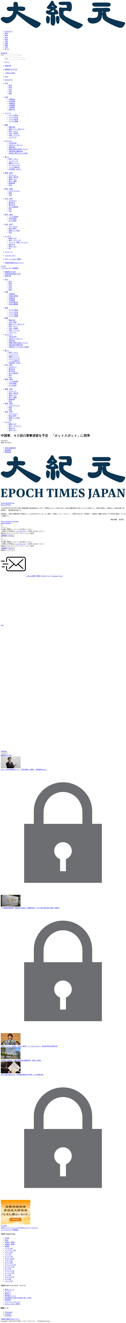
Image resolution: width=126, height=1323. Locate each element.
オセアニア (13, 137)
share (2, 505)
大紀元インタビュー (16, 145)
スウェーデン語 (10, 1265)
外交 (10, 91)
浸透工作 (12, 109)
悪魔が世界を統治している (18, 149)
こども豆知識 (13, 216)
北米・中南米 (13, 133)
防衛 (6, 39)
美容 (10, 185)
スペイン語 (9, 1256)
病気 (10, 193)
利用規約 (8, 1300)
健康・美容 (9, 173)
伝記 (10, 211)
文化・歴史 (9, 198)
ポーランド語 (9, 1267)
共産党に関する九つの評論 (18, 153)
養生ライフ (13, 179)
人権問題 (12, 107)
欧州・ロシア (13, 131)
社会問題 (12, 101)
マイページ (9, 252)
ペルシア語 (9, 1281)
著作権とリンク (10, 1296)
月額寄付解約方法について (14, 263)
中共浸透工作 (13, 302)
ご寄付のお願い (10, 73)
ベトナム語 (9, 1248)
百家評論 (12, 147)
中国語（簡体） (10, 1242)
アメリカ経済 (13, 119)
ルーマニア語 (9, 1273)
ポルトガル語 (9, 1258)
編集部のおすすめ (11, 69)
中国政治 (12, 99)
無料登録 (4, 535)
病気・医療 (9, 189)
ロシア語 (8, 1269)
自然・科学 (9, 224)
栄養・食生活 (13, 177)
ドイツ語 (8, 1254)
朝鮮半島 (12, 127)
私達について (9, 1289)
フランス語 (9, 1252)
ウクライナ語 (9, 1271)
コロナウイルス (14, 191)
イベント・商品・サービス (18, 242)
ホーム (7, 62)
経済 (6, 35)
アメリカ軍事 (13, 121)
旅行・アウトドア (15, 240)
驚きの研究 (13, 228)
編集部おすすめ (10, 272)
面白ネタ (12, 244)
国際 (6, 46)
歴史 (10, 209)
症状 (10, 195)
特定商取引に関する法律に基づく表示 (18, 1298)
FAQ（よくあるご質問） (13, 259)
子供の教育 (13, 219)
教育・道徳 (9, 214)
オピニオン (9, 141)
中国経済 (12, 103)
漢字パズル (13, 246)
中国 (6, 41)
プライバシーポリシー (12, 1302)
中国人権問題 (13, 304)
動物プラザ (13, 238)
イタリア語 (9, 1261)
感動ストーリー (14, 163)
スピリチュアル (14, 165)
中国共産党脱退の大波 (12, 274)
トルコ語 (8, 1279)
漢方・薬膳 (13, 181)
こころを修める (14, 167)
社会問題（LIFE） (15, 169)
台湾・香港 (13, 322)
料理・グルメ (13, 159)
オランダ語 (9, 1263)
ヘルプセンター (10, 255)
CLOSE (3, 266)
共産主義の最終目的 (16, 151)
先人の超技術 (13, 207)
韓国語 (7, 1246)
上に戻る (4, 1226)
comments (7, 505)
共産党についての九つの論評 (19, 347)
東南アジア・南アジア (16, 129)
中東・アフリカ (14, 135)
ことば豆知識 (13, 381)
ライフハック (13, 161)
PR (10, 248)
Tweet (60, 576)
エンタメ (8, 236)
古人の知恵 (13, 221)
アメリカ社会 (13, 117)
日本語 (7, 1238)
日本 (6, 83)
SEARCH (4, 53)
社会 (6, 37)
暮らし (7, 157)
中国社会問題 (13, 296)
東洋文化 (12, 203)
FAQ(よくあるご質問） (13, 1304)
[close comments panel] (1, 525)
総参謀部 (8, 450)
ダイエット (13, 175)
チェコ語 (8, 1275)
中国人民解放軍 (10, 448)
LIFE (6, 47)
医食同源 (12, 183)
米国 (6, 43)
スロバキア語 (9, 1277)
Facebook (55, 576)
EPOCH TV (9, 31)
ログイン (11, 535)
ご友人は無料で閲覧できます (36, 576)
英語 (6, 1240)
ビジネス (8, 1291)
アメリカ (8, 113)
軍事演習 (8, 452)
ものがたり (13, 201)
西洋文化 (12, 205)
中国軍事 (12, 105)
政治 (6, 33)
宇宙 (10, 232)
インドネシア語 (10, 1250)
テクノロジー (13, 226)
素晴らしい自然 (14, 230)
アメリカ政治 (13, 115)
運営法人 (8, 1294)
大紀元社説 (13, 143)
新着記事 (8, 66)
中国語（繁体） (10, 1244)
